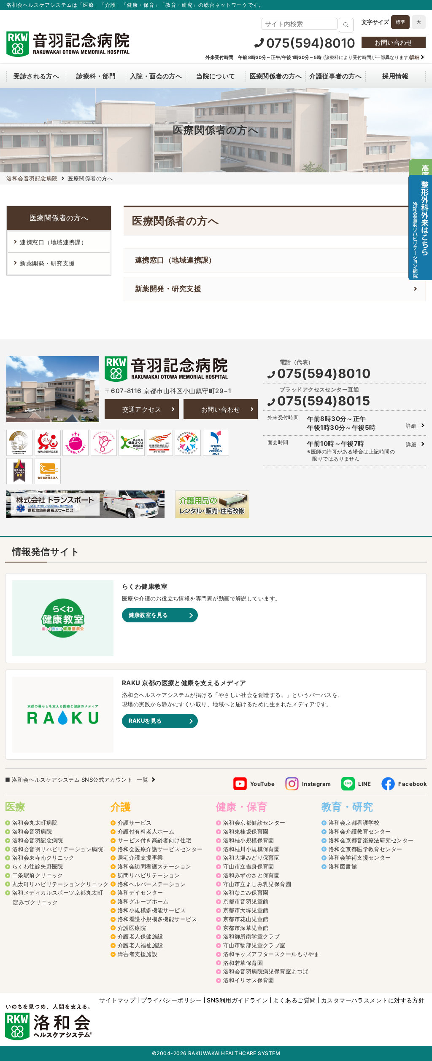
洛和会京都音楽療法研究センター (371, 840)
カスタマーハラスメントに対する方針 (373, 1000)
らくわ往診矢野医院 (37, 866)
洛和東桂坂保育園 (246, 831)
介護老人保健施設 (140, 936)
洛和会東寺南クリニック (43, 857)
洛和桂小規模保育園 (248, 840)
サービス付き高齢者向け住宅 (155, 840)
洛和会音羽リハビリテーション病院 (57, 849)
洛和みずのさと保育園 (251, 875)
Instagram (316, 783)
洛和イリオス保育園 (248, 980)
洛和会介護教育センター (360, 831)
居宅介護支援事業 (140, 857)
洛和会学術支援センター (360, 857)
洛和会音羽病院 (32, 831)
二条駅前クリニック (37, 875)
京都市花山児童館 (246, 919)
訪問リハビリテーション (149, 875)
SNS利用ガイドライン (237, 1000)
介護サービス (135, 822)
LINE (364, 783)
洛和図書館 (343, 866)
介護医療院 (132, 927)
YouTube (262, 783)
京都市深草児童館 (246, 927)
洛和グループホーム (143, 901)
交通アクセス (142, 409)
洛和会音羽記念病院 (37, 840)
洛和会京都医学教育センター (365, 849)
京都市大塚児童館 (246, 910)
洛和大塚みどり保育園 (251, 857)
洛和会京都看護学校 (354, 822)
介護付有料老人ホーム (146, 831)
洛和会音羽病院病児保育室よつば (265, 971)
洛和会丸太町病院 (35, 822)
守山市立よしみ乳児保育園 (257, 884)
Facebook (412, 783)
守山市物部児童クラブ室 (254, 945)
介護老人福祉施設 (140, 945)
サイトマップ (117, 1000)
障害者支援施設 (137, 954)
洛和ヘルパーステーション (152, 884)
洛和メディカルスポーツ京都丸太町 (57, 892)
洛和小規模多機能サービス (152, 910)
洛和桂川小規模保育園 (251, 849)
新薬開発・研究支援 (168, 288)
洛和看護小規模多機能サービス (157, 919)
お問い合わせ (394, 42)
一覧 (142, 779)
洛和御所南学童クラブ (251, 936)
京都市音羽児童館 (246, 901)
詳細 (411, 426)
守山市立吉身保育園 (248, 866)
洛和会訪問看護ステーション (155, 866)
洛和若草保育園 (243, 962)
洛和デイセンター (140, 892)
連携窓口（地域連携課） (175, 260)
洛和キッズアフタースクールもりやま (271, 954)
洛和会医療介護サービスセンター (160, 849)
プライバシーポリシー (171, 1000)
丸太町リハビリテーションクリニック (60, 884)
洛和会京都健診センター (254, 822)
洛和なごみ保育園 (246, 892)
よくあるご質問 (294, 1000)
